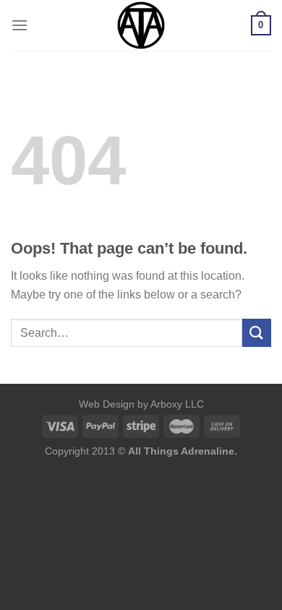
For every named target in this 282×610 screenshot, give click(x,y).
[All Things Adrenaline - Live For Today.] (141, 25)
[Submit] (256, 333)
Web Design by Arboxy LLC (141, 404)
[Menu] (19, 25)
